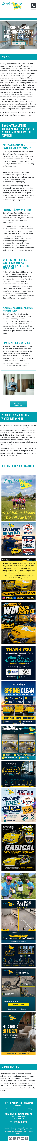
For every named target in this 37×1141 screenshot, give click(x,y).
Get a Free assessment (18, 404)
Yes (24, 578)
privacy (14, 1109)
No (27, 578)
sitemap (7, 1109)
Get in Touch (18, 43)
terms (20, 1109)
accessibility (28, 1109)
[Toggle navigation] (33, 12)
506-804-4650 (20, 1122)
